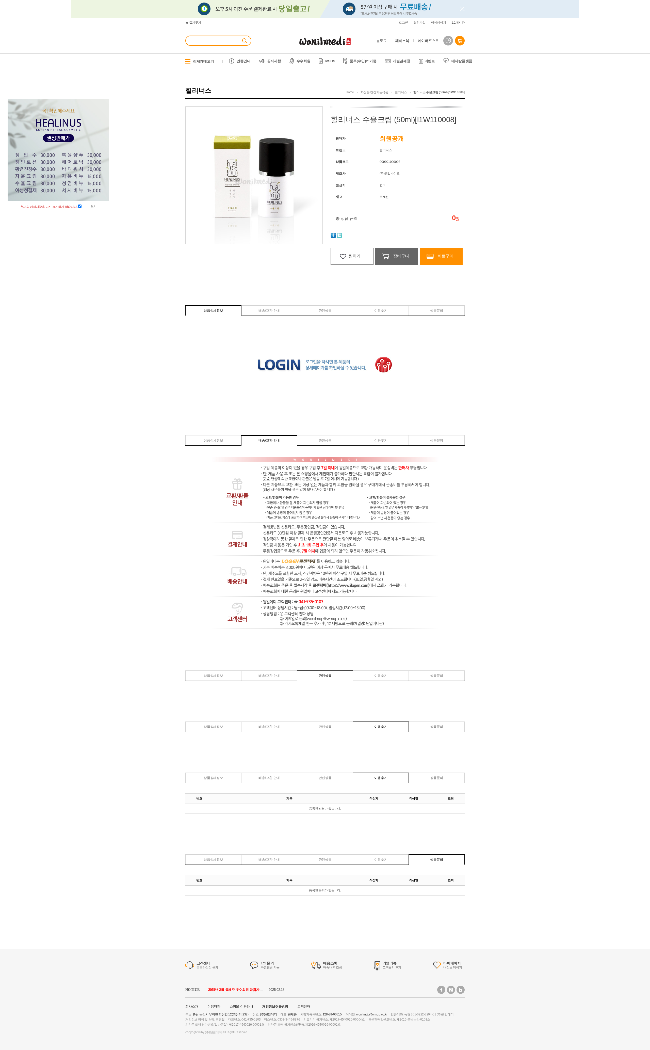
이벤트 (430, 61)
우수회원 (304, 61)
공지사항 (274, 61)
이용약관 (213, 1006)
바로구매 (446, 256)
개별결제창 (401, 61)
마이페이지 (438, 22)
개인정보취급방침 (275, 1006)
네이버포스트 (428, 41)
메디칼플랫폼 (461, 61)
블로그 (381, 41)
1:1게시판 (458, 22)
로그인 (403, 22)
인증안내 (244, 61)
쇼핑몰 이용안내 (241, 1006)
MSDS (330, 61)
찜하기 (355, 256)
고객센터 (303, 1006)
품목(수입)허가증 (363, 61)
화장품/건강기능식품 (374, 92)
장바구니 (401, 256)
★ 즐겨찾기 (193, 22)
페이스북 (402, 41)
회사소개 (191, 1006)
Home (350, 92)
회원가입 (420, 22)
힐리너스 (401, 92)
